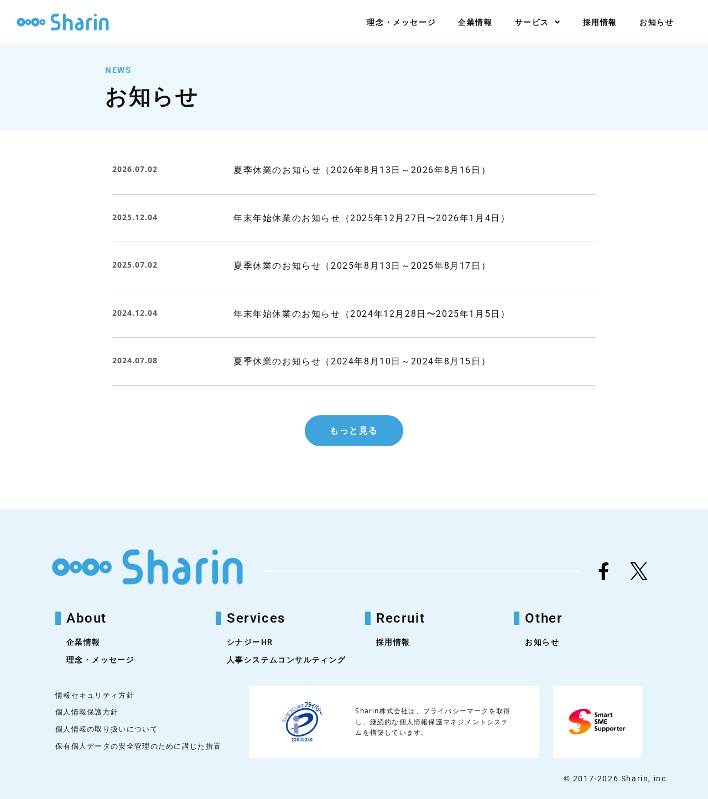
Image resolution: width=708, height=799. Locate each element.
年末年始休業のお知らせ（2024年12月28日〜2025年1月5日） (371, 314)
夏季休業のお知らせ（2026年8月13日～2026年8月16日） (362, 170)
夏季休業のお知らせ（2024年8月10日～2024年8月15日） (362, 361)
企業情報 (475, 22)
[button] (354, 431)
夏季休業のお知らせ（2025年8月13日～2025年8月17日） (362, 265)
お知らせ (656, 22)
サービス (532, 22)
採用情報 (600, 22)
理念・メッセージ (401, 22)
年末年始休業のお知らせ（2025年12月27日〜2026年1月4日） (371, 218)
